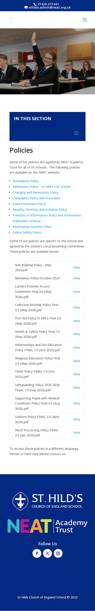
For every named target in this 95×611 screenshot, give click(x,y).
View (76, 267)
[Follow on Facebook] (36, 553)
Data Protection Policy (29, 204)
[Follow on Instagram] (58, 553)
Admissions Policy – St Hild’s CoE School (41, 187)
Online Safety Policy (27, 232)
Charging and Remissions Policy (35, 192)
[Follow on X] (47, 553)
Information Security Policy (32, 227)
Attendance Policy (26, 181)
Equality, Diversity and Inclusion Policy (40, 209)
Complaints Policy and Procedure (36, 198)
